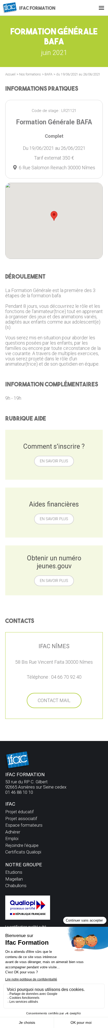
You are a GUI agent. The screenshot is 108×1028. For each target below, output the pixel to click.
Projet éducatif (19, 811)
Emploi (11, 838)
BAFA (48, 74)
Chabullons (15, 885)
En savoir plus (54, 461)
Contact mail (54, 700)
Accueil (10, 74)
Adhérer (12, 832)
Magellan (14, 879)
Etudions (13, 872)
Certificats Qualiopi (23, 852)
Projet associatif (21, 818)
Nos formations (30, 74)
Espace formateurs (23, 825)
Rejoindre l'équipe (22, 845)
